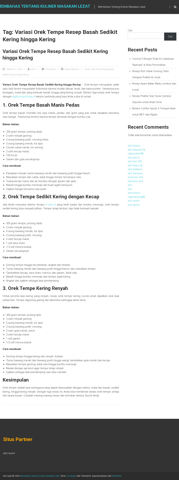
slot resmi (133, 200)
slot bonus (134, 145)
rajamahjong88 (136, 196)
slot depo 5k (135, 165)
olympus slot (135, 181)
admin (33, 69)
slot (130, 185)
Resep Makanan (72, 69)
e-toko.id (50, 204)
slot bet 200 (135, 161)
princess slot (135, 177)
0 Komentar (50, 69)
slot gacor (134, 157)
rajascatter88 (135, 153)
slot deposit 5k (136, 149)
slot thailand (135, 169)
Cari (130, 30)
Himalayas (71, 476)
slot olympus (135, 173)
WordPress (117, 476)
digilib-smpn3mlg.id (23, 96)
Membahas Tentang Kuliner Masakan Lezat (39, 476)
